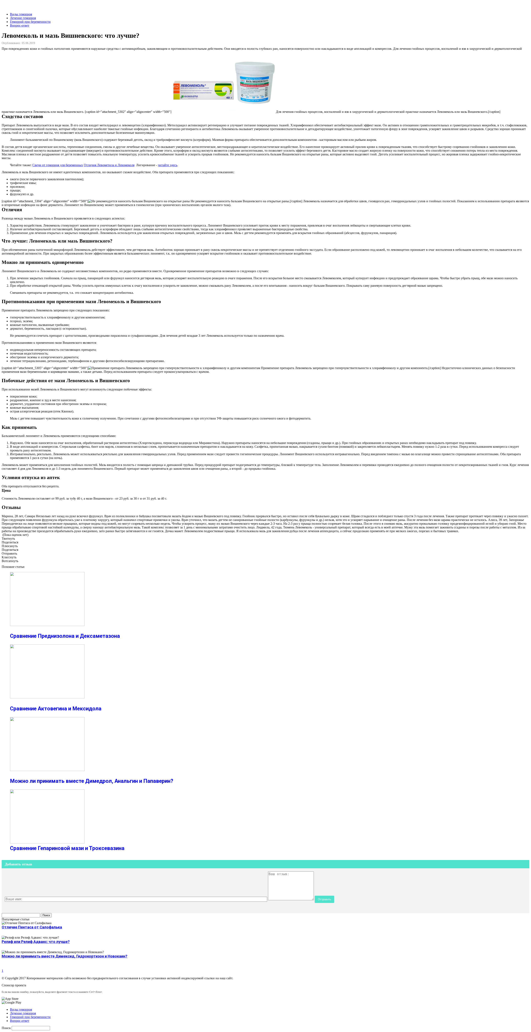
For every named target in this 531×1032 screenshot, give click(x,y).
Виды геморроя (21, 14)
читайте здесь (167, 165)
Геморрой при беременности (30, 21)
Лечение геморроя (23, 18)
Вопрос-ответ (19, 25)
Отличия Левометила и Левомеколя (109, 165)
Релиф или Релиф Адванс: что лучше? (36, 941)
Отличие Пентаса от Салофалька (32, 927)
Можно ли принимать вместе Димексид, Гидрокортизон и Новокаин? (64, 956)
